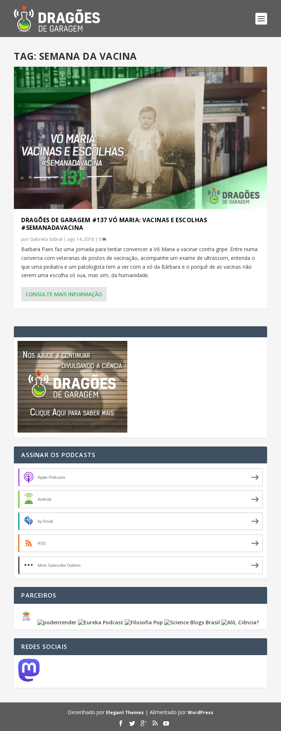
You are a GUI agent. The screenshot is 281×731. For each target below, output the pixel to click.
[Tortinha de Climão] (27, 622)
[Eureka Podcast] (100, 622)
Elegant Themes (125, 712)
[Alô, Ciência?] (240, 622)
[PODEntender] (56, 622)
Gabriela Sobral (46, 239)
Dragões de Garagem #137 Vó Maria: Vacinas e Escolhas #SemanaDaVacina (114, 224)
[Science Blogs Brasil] (192, 622)
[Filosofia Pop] (144, 622)
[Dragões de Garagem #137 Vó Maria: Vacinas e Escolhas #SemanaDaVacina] (140, 138)
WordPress (200, 712)
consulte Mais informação (64, 294)
